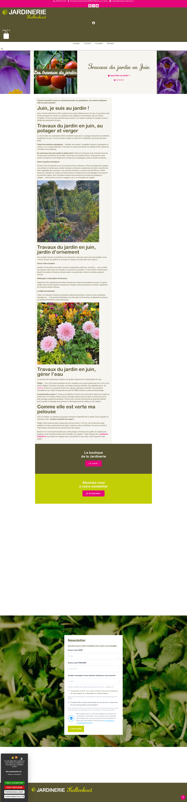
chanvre (40, 388)
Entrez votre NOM (75, 650)
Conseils (87, 43)
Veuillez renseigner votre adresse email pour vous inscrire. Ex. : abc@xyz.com (91, 687)
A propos (76, 43)
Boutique (110, 43)
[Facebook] (89, 5)
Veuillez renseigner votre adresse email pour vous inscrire (91, 675)
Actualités (99, 43)
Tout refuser (14, 787)
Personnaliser (14, 792)
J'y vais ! (93, 463)
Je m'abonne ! (93, 493)
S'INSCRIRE (76, 729)
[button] (2, 48)
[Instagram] (93, 5)
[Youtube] (97, 5)
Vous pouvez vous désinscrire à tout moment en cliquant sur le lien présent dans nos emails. (92, 697)
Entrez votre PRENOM (77, 663)
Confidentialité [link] (14, 796)
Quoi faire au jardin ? (120, 75)
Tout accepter (14, 783)
